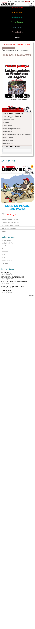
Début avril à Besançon (8, 137)
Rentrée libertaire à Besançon (9, 141)
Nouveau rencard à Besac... (9, 119)
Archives (17, 37)
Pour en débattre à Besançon (9, 117)
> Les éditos (4, 246)
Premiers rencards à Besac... (9, 129)
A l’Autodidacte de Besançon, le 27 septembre (13, 126)
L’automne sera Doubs (8, 140)
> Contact (3, 231)
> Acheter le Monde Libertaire (9, 219)
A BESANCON (6, 122)
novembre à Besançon (8, 143)
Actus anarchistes (9, 44)
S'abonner (22, 1)
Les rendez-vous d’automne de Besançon (12, 128)
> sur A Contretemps (7, 291)
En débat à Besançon (7, 125)
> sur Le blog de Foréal (7, 273)
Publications (15, 1)
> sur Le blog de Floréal (12, 278)
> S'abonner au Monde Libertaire (10, 222)
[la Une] (8, 1)
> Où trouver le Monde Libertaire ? (10, 225)
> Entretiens (4, 252)
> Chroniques (4, 249)
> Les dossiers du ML (7, 243)
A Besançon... (6, 120)
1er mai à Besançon (7, 131)
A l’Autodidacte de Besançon (9, 123)
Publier (19, 1)
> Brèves (3, 255)
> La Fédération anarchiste (8, 228)
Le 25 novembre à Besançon (9, 138)
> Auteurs (3, 257)
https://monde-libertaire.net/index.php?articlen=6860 (14, 57)
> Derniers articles (6, 240)
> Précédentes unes (6, 260)
